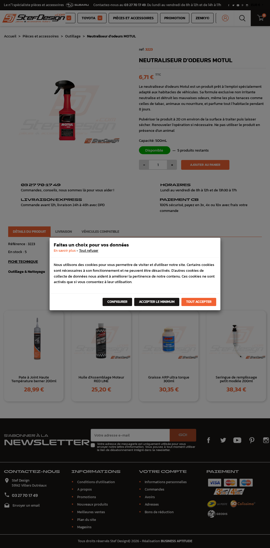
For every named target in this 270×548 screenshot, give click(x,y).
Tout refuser (88, 250)
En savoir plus (65, 250)
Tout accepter (198, 301)
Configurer (117, 301)
